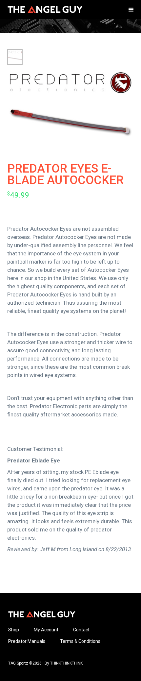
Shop (13, 629)
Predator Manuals (26, 641)
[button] (131, 9)
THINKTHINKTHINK (66, 663)
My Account (46, 629)
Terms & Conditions (80, 641)
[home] (43, 9)
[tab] (15, 57)
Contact (81, 629)
